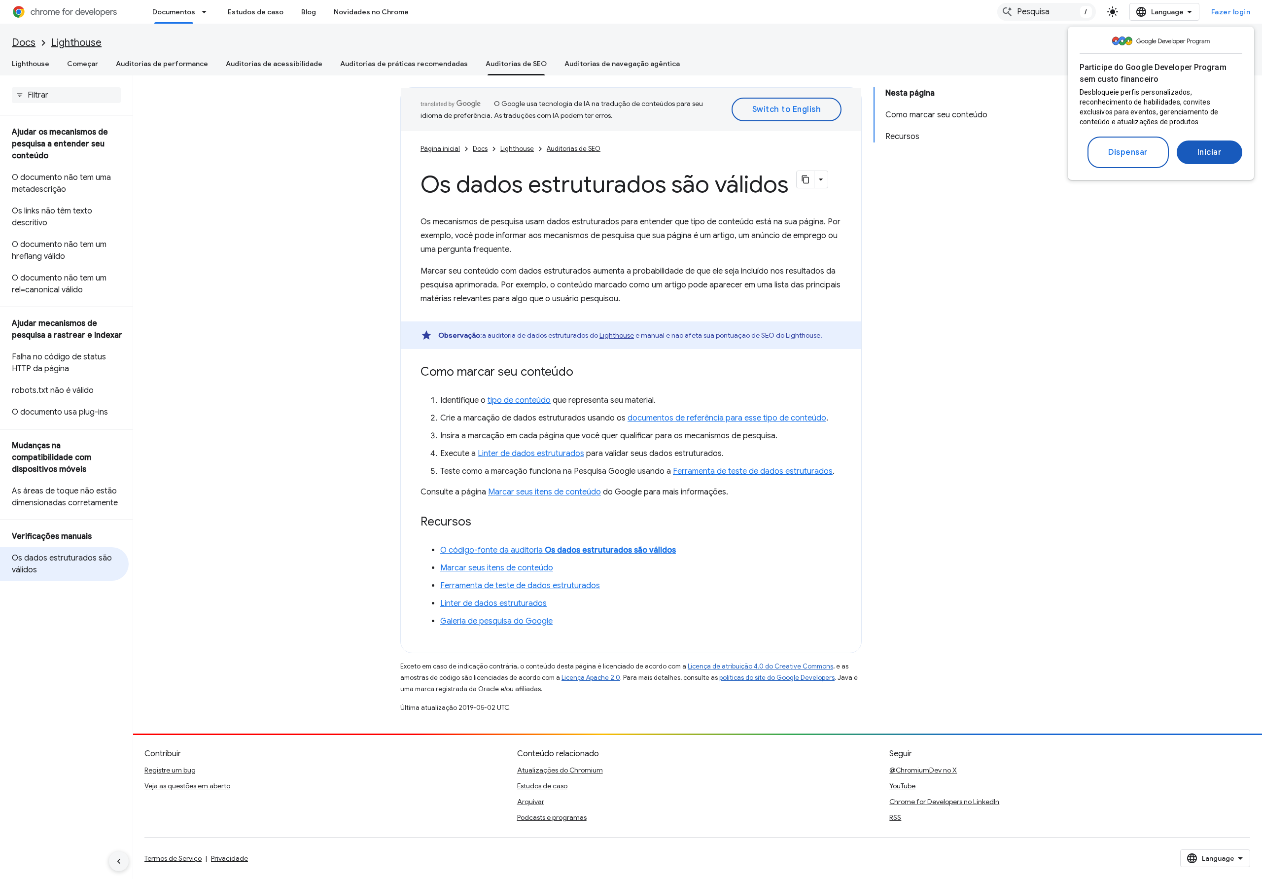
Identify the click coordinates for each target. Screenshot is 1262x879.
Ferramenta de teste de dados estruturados (753, 471)
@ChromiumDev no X (923, 770)
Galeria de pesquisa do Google (496, 621)
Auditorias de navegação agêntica (622, 63)
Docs (23, 42)
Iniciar (1209, 152)
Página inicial (440, 148)
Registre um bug (170, 770)
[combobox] (1046, 12)
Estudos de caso (255, 11)
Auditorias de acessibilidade (274, 63)
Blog (308, 11)
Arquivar (530, 801)
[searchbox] (66, 95)
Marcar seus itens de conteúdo (544, 492)
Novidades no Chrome (371, 11)
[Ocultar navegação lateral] (119, 861)
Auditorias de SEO (516, 63)
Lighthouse (76, 42)
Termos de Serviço (173, 858)
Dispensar (1128, 152)
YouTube (902, 785)
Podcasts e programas (552, 817)
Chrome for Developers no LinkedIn (944, 801)
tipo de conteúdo (519, 400)
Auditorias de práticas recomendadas (404, 63)
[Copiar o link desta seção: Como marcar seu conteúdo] (583, 373)
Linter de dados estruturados (531, 453)
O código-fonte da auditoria (558, 550)
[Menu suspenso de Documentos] (207, 12)
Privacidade (229, 858)
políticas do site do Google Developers (777, 677)
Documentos (173, 11)
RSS (895, 817)
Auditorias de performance (162, 63)
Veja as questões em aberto (187, 785)
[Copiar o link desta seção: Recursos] (481, 522)
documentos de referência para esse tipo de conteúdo (727, 418)
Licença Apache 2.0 (590, 677)
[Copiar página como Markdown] (805, 179)
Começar (82, 63)
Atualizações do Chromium (560, 770)
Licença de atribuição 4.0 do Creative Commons (760, 666)
